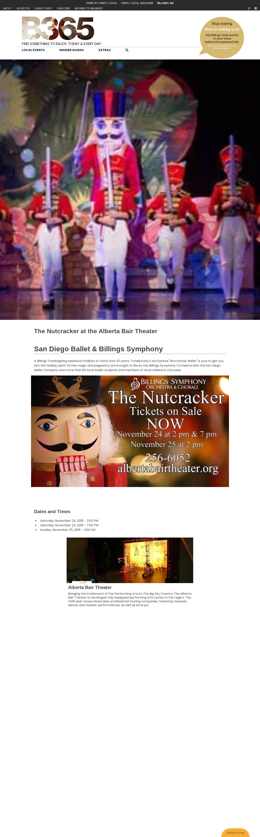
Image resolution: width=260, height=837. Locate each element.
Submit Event (43, 8)
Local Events (33, 50)
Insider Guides (71, 50)
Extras (105, 50)
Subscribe (63, 8)
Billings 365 (165, 3)
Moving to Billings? (89, 8)
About (7, 8)
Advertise (23, 8)
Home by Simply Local (101, 3)
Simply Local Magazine (137, 3)
